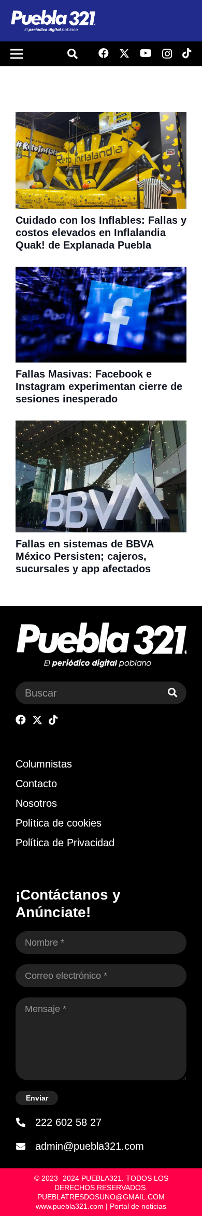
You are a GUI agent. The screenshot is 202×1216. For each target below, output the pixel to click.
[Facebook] (103, 53)
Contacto (36, 783)
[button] (72, 53)
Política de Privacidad (65, 842)
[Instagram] (167, 54)
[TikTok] (187, 53)
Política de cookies (59, 823)
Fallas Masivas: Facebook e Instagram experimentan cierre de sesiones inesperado (99, 386)
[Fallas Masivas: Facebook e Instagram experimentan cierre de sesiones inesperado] (101, 273)
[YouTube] (146, 53)
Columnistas (44, 764)
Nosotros (36, 803)
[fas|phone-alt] (25, 1122)
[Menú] (16, 54)
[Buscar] (172, 693)
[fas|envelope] (25, 1146)
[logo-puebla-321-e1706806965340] (52, 21)
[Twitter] (124, 53)
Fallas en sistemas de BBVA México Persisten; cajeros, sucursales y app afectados (84, 556)
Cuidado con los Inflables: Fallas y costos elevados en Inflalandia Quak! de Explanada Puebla (101, 232)
